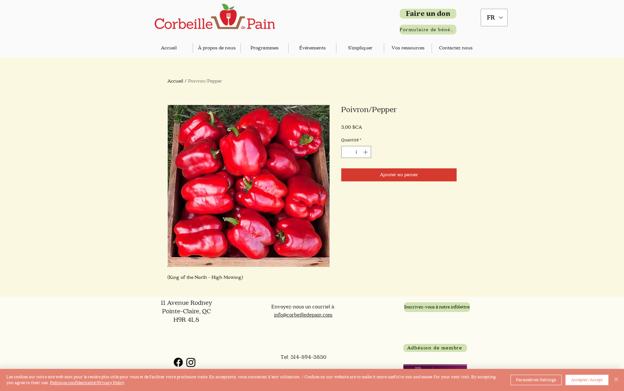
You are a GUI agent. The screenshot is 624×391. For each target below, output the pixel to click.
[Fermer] (616, 380)
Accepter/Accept (587, 380)
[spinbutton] (356, 152)
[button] (216, 48)
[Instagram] (191, 362)
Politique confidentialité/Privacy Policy (87, 382)
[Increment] (366, 152)
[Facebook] (178, 362)
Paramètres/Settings (536, 380)
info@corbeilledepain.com (303, 315)
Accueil (175, 81)
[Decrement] (346, 152)
